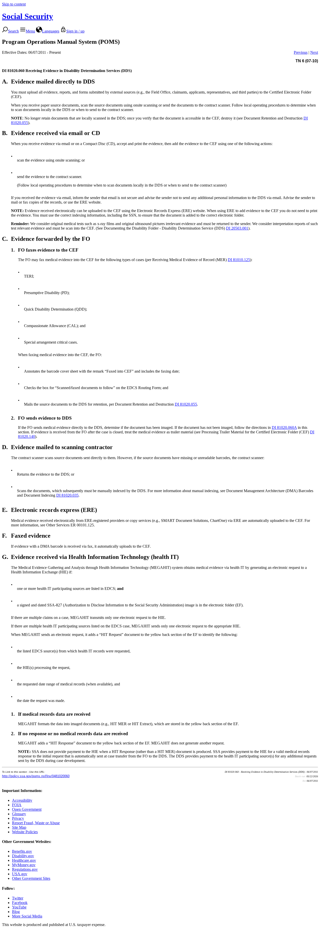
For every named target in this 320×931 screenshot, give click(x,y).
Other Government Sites (31, 878)
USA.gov (19, 874)
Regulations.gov (25, 869)
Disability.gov (23, 856)
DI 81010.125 (239, 260)
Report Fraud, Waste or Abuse (36, 823)
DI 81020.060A (284, 427)
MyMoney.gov (24, 865)
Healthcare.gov (24, 860)
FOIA (17, 805)
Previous (301, 52)
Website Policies (25, 832)
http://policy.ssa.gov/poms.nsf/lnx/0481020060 (36, 776)
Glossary (19, 814)
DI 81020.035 (67, 495)
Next (314, 52)
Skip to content (14, 4)
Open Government (27, 809)
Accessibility (22, 800)
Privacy (18, 818)
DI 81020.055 (186, 404)
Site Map (19, 827)
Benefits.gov (22, 851)
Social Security (27, 16)
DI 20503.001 (237, 228)
